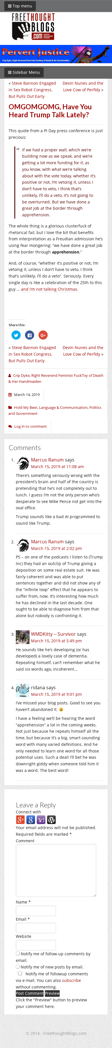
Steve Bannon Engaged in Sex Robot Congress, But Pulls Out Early (32, 89)
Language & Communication (63, 407)
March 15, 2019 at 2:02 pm (56, 548)
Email (23, 919)
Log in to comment (30, 426)
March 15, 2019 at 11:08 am (57, 466)
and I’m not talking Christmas (49, 289)
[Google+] (20, 819)
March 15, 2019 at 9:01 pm (56, 694)
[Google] (30, 819)
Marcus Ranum (47, 460)
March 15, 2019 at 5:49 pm (56, 640)
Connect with (28, 812)
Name (23, 902)
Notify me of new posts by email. (52, 967)
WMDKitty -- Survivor (53, 634)
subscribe (71, 980)
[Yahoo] (41, 819)
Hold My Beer (25, 407)
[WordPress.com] (51, 819)
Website (23, 936)
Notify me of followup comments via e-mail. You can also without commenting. (52, 980)
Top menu (21, 6)
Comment (25, 840)
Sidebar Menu (25, 72)
